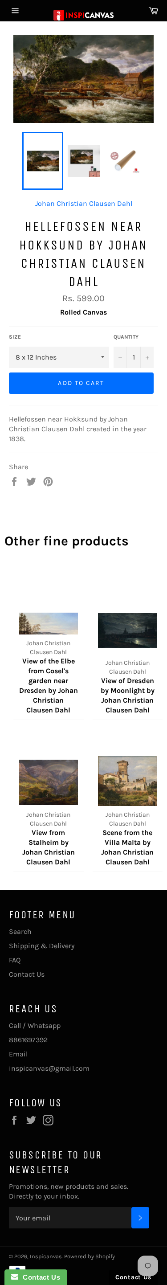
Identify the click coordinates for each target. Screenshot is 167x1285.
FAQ (14, 960)
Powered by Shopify (89, 1256)
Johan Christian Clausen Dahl (83, 203)
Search (20, 931)
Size (15, 337)
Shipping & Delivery (41, 945)
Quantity (126, 337)
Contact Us (27, 974)
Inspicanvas (46, 1256)
